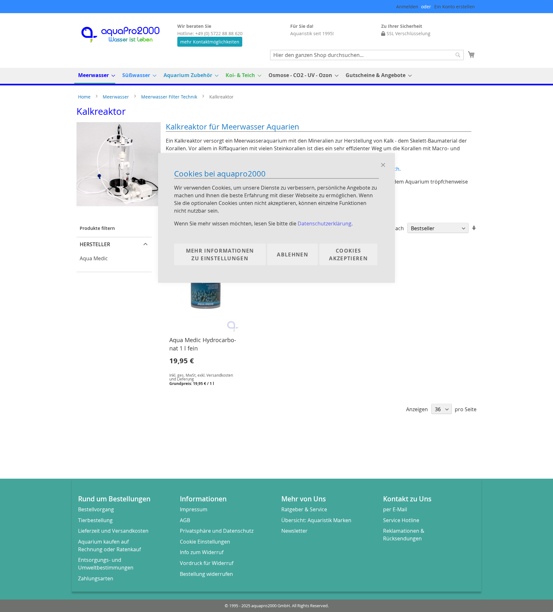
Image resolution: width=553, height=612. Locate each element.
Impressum (193, 509)
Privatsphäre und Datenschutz (216, 530)
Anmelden (407, 7)
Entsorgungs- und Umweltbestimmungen (105, 563)
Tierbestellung (95, 520)
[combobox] (367, 55)
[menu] (276, 76)
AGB (185, 520)
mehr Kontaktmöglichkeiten (209, 42)
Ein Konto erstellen (454, 7)
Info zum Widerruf (201, 552)
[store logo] (126, 34)
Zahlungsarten (95, 578)
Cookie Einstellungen (205, 541)
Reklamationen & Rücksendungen (403, 534)
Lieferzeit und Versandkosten (113, 530)
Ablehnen (292, 254)
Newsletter (294, 530)
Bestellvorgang (96, 509)
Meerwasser (116, 97)
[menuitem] (94, 76)
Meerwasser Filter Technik (169, 97)
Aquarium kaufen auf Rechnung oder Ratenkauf (109, 545)
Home (85, 97)
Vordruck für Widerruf (206, 563)
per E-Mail (395, 509)
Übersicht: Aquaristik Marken (316, 520)
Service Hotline (401, 520)
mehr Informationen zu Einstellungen (220, 254)
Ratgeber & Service (304, 509)
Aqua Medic (94, 258)
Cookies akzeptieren (348, 254)
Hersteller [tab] (95, 244)
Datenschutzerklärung (324, 223)
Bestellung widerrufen (206, 573)
